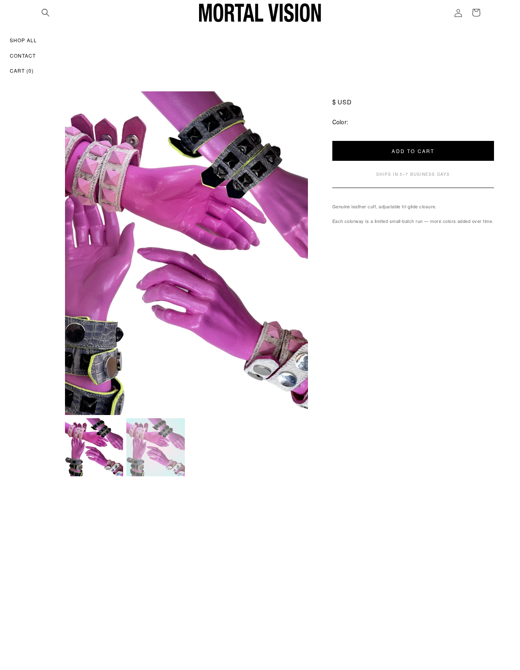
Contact (23, 55)
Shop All (23, 40)
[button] (45, 13)
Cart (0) (22, 70)
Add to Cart (413, 150)
